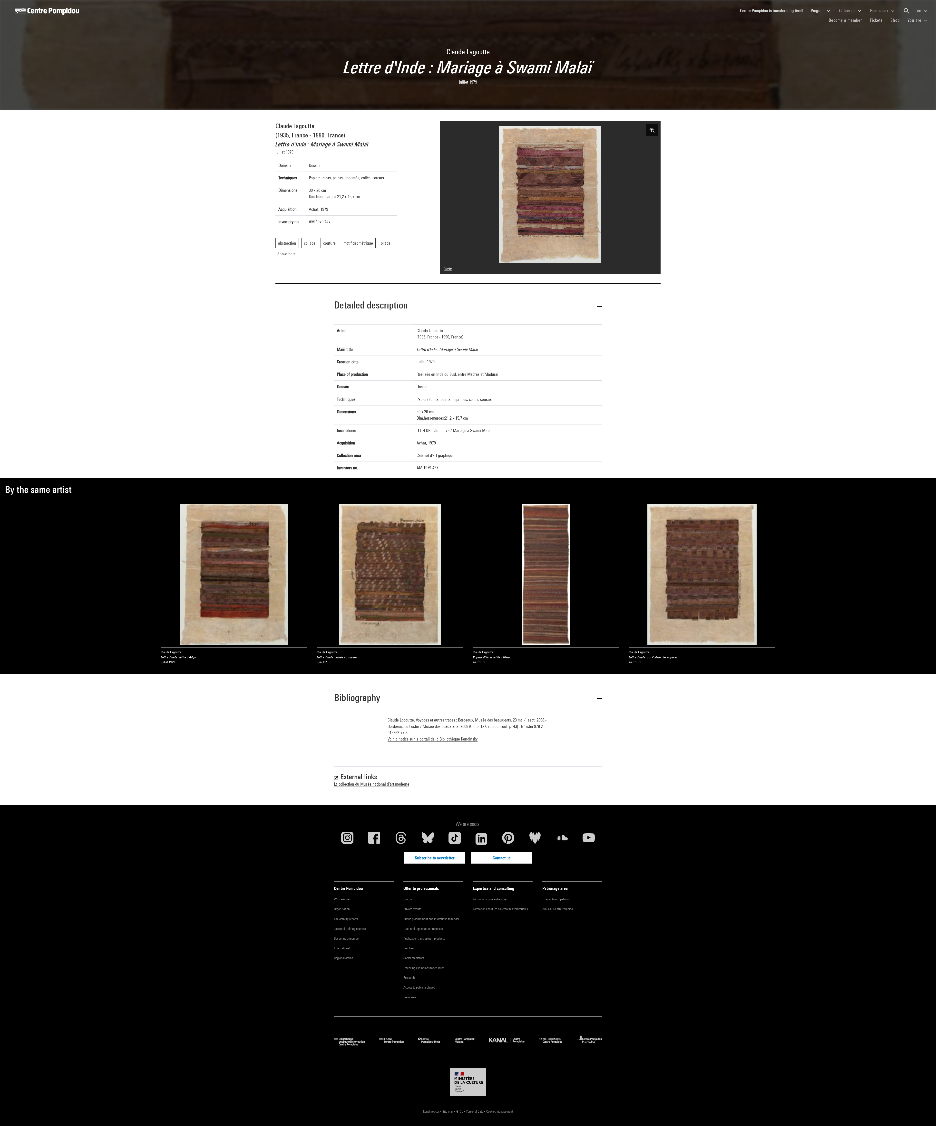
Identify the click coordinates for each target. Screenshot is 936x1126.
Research (409, 978)
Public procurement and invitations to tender (431, 919)
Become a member (847, 20)
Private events (412, 909)
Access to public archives (419, 987)
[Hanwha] (589, 1044)
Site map (448, 1111)
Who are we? (342, 899)
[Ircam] (395, 1044)
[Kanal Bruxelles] (510, 1044)
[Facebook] (374, 839)
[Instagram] (347, 839)
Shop (897, 20)
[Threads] (401, 839)
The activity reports (346, 919)
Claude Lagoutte (294, 126)
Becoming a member (347, 938)
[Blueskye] (427, 839)
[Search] (906, 11)
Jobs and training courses (350, 929)
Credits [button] (448, 269)
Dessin (314, 165)
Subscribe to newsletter (435, 857)
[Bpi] (353, 1044)
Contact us (501, 857)
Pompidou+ (880, 10)
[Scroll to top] (924, 1114)
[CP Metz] (432, 1044)
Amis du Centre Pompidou (558, 909)
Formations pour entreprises (490, 899)
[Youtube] (588, 839)
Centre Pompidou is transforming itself (773, 10)
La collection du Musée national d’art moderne (371, 784)
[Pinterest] (508, 839)
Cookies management (499, 1111)
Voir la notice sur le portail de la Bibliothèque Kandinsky (433, 738)
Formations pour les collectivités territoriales (500, 909)
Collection (848, 10)
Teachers (408, 948)
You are (915, 20)
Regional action (343, 958)
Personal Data (475, 1111)
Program (818, 10)
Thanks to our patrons (555, 899)
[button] (468, 306)
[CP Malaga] (468, 1044)
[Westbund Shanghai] (554, 1044)
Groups (407, 899)
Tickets (876, 20)
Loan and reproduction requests (423, 929)
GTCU (460, 1111)
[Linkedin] (481, 839)
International (342, 948)
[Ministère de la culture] (468, 1082)
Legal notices (431, 1111)
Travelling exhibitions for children (424, 968)
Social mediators (413, 958)
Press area (409, 997)
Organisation (342, 909)
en (919, 10)
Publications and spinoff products (424, 938)
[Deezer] (535, 839)
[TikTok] (454, 839)
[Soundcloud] (561, 839)
